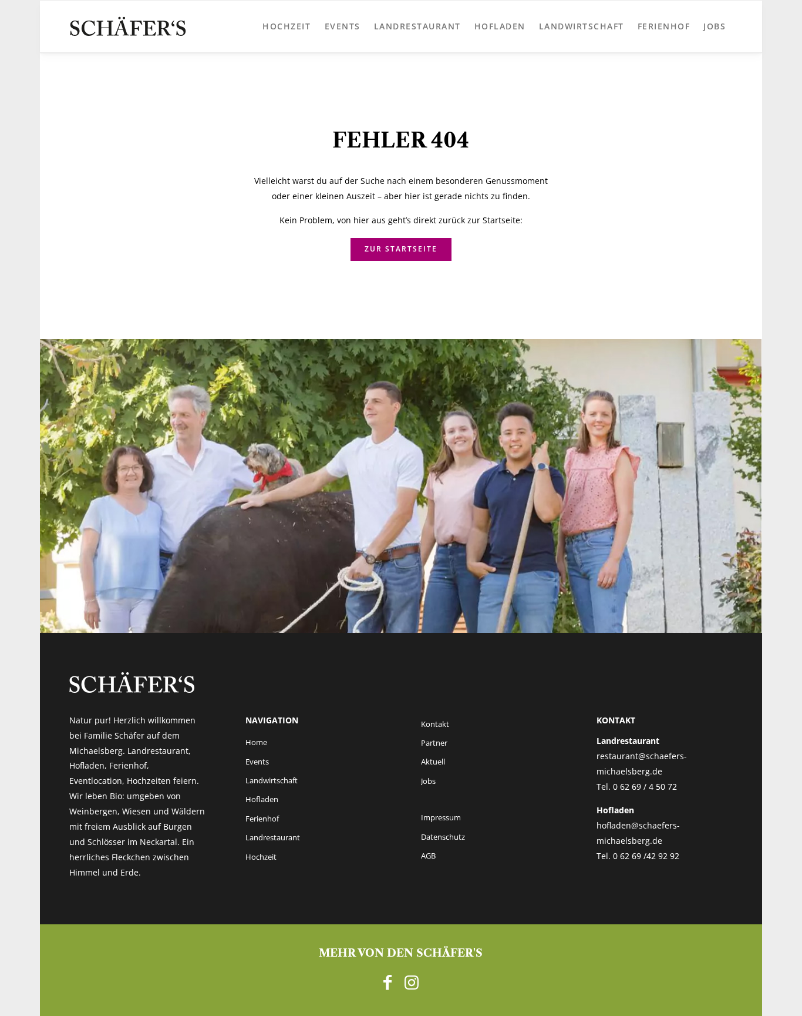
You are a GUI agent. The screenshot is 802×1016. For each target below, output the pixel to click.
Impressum (441, 817)
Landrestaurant (272, 837)
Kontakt (435, 724)
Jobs (428, 781)
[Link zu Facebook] (387, 981)
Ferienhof (262, 818)
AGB (428, 855)
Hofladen (261, 799)
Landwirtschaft (271, 780)
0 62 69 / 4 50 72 (645, 786)
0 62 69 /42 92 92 (646, 855)
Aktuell (433, 761)
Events (257, 761)
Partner (434, 742)
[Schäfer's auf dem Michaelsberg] (128, 26)
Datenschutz (443, 836)
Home (256, 742)
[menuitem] (287, 26)
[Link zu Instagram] (412, 981)
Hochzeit (261, 856)
